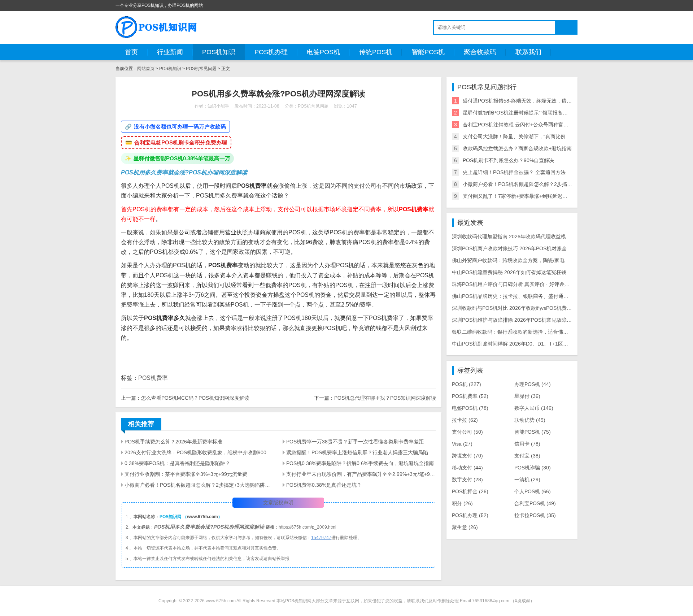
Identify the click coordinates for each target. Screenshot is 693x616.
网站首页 (145, 68)
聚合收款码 (480, 52)
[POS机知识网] (157, 27)
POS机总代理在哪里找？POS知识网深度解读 (385, 398)
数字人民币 (533, 408)
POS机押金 (470, 491)
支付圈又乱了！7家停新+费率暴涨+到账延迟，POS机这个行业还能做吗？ (545, 196)
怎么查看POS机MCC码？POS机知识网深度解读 (195, 398)
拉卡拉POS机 (535, 515)
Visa (462, 444)
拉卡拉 (465, 420)
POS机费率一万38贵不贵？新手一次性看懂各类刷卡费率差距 (355, 441)
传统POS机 (375, 52)
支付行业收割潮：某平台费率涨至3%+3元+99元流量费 (186, 474)
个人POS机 (532, 491)
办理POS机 (532, 384)
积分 (462, 503)
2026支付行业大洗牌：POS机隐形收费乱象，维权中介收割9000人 (199, 452)
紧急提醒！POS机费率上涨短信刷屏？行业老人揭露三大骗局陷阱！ (361, 452)
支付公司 (364, 186)
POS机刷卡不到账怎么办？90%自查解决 (508, 160)
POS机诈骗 (532, 467)
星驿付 (527, 396)
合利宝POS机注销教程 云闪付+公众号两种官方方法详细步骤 (531, 124)
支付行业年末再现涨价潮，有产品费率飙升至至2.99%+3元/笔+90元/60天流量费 (361, 474)
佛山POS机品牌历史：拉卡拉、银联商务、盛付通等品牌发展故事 (525, 296)
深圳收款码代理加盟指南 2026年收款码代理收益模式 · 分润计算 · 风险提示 (536, 236)
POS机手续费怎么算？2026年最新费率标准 (173, 441)
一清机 (527, 479)
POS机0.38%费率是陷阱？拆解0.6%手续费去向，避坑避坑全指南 (360, 463)
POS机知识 (218, 52)
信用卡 (527, 444)
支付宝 (527, 456)
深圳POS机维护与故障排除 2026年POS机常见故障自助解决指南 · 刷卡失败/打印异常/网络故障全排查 (566, 320)
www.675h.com (202, 516)
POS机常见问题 (201, 68)
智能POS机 (428, 52)
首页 (131, 52)
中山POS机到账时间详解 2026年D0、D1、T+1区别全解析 (517, 344)
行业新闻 (170, 52)
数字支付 (467, 479)
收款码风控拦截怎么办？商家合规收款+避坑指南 (517, 148)
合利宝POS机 (535, 503)
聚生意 (465, 527)
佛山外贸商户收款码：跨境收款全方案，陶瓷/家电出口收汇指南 (523, 260)
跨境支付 (467, 456)
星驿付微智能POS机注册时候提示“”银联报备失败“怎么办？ (529, 113)
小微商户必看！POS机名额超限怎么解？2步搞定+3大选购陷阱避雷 (199, 485)
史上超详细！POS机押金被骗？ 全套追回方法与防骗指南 (527, 172)
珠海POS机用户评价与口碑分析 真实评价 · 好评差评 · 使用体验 (523, 284)
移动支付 (467, 467)
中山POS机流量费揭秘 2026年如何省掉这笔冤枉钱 (509, 272)
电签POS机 (323, 52)
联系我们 (528, 52)
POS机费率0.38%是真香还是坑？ (324, 485)
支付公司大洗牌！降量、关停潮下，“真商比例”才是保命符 (528, 136)
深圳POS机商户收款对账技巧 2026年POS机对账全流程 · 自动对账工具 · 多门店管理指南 (552, 248)
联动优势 (529, 420)
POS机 (466, 384)
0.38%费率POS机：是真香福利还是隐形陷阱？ (177, 463)
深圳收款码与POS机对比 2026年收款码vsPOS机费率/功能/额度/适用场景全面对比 (544, 308)
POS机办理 (271, 52)
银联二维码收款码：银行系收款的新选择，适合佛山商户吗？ (520, 332)
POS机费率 (153, 378)
